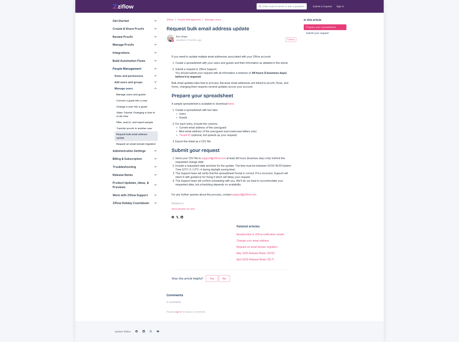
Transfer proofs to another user (134, 128)
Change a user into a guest (131, 106)
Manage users (213, 19)
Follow (290, 39)
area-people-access (183, 208)
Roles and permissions (129, 75)
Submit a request (322, 6)
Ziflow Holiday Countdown (131, 203)
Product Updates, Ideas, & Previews (131, 185)
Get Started (121, 21)
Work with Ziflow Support (130, 195)
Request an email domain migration (257, 246)
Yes (212, 278)
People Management (189, 19)
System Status (123, 331)
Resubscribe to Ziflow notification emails (260, 234)
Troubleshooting (124, 167)
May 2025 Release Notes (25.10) (255, 253)
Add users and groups (129, 82)
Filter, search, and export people (134, 122)
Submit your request (317, 33)
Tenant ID (184, 135)
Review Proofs (123, 37)
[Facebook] (173, 217)
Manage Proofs (123, 44)
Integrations (121, 52)
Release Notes (123, 175)
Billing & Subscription (127, 159)
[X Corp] (177, 217)
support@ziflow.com (214, 158)
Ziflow (170, 19)
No (224, 278)
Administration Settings (129, 151)
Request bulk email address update (131, 136)
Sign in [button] (340, 6)
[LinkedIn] (182, 217)
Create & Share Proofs (128, 28)
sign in (178, 311)
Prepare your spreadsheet (321, 27)
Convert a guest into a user (131, 100)
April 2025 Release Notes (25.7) (255, 259)
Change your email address (252, 240)
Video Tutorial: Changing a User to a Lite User (135, 114)
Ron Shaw (181, 36)
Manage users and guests (131, 94)
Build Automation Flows (129, 61)
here (231, 103)
